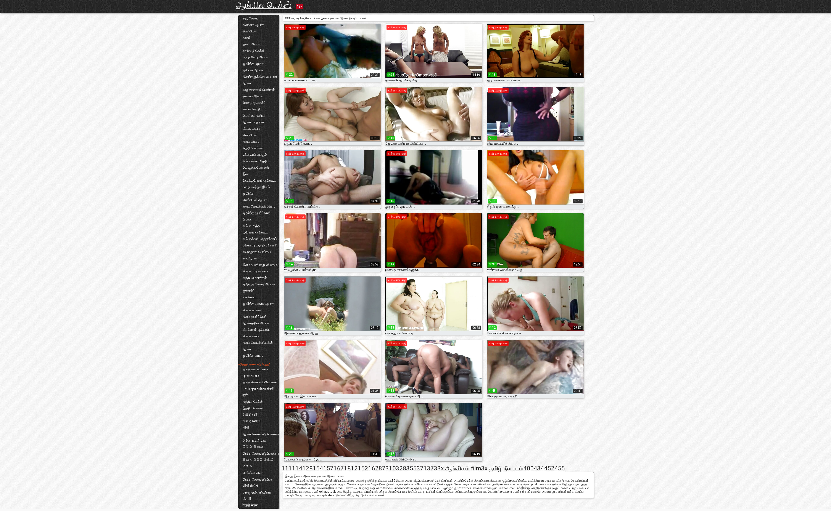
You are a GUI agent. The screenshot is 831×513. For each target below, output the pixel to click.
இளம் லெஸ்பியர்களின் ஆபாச (258, 346)
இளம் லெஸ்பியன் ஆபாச (259, 206)
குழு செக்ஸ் (250, 18)
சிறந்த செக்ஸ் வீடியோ (257, 479)
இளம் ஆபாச (251, 44)
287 (380, 468)
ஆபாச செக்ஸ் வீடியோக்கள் (261, 434)
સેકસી (247, 499)
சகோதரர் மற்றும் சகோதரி (260, 245)
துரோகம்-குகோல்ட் (255, 232)
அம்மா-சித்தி (251, 226)
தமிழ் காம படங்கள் (255, 369)
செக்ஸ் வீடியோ (253, 473)
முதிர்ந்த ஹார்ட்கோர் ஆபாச (257, 216)
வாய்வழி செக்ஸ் (253, 51)
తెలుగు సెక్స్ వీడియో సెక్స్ (258, 463)
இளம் (246, 174)
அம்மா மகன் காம (254, 441)
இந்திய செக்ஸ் (253, 402)
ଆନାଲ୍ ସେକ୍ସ (252, 421)
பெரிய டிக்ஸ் (251, 336)
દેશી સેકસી (250, 415)
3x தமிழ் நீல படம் (502, 468)
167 (338, 468)
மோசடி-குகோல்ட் (254, 103)
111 (287, 468)
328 (401, 468)
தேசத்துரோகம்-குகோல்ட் (259, 180)
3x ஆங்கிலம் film (459, 468)
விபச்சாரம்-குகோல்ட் (256, 330)
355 (411, 468)
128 (307, 468)
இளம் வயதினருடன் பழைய (261, 265)
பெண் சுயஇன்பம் (254, 116)
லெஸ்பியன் (250, 31)
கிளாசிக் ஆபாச (253, 25)
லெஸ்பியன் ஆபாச (255, 200)
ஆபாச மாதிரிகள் (254, 122)
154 (318, 468)
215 (359, 468)
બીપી (246, 428)
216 (370, 468)
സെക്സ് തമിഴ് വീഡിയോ (257, 492)
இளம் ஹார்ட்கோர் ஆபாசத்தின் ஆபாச (256, 320)
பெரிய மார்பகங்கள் (255, 271)
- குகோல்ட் (250, 297)
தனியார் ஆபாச (253, 70)
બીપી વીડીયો (251, 486)
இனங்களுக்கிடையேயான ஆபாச (260, 80)
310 (390, 468)
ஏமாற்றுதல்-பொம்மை (257, 252)
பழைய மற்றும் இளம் (256, 187)
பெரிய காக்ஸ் (252, 310)
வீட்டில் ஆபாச (252, 129)
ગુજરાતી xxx (251, 376)
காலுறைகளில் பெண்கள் (259, 90)
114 (297, 468)
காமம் (247, 38)
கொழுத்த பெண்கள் (256, 167)
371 (422, 468)
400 (528, 468)
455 (559, 468)
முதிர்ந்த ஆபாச (253, 64)
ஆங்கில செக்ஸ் (263, 5)
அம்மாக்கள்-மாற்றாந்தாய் (260, 239)
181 (349, 468)
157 (328, 468)
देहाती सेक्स (250, 505)
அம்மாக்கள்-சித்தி (255, 161)
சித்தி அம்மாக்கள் (255, 278)
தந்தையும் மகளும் (255, 155)
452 (549, 468)
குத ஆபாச (250, 258)
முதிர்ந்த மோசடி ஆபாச (258, 304)
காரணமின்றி (251, 109)
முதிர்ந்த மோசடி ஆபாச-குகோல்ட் (259, 287)
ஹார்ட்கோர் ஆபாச (255, 57)
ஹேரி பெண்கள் (253, 148)
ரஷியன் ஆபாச (253, 96)
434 (539, 468)
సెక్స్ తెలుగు (253, 447)
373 (432, 468)
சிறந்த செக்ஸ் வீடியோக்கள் (261, 453)
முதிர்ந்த (248, 193)
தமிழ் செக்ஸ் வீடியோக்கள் (260, 382)
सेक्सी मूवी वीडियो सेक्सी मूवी (259, 392)
